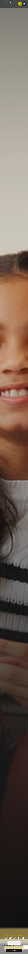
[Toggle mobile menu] (3, 3)
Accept (14, 950)
